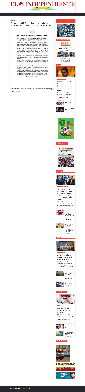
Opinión (19, 14)
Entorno (12, 14)
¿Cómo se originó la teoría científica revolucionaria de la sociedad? (43, 89)
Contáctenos (56, 14)
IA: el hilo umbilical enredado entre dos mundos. (63, 310)
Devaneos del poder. (69, 283)
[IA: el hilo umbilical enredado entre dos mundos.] (65, 299)
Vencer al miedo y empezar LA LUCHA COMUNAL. (68, 102)
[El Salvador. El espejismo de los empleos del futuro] (60, 334)
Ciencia (25, 14)
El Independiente (67, 92)
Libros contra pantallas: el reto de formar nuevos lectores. (69, 326)
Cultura (32, 14)
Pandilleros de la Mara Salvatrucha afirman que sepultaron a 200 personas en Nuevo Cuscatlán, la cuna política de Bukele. (69, 275)
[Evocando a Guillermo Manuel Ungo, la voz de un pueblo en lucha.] (65, 246)
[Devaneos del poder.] (60, 284)
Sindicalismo (65, 186)
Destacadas (59, 79)
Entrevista (48, 14)
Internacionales (40, 14)
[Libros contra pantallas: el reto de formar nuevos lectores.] (60, 327)
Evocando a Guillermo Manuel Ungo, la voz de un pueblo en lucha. (65, 257)
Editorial (64, 79)
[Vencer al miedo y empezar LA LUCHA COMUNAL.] (60, 103)
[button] (15, 14)
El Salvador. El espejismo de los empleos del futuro (69, 333)
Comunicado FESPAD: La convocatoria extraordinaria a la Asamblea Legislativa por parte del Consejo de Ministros (21, 90)
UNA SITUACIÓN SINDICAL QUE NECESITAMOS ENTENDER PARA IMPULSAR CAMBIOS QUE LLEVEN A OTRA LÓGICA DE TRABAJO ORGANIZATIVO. (69, 215)
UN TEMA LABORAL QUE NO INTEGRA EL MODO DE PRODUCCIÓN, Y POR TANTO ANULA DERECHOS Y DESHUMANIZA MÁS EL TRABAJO (65, 194)
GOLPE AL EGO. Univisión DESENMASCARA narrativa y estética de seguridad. (69, 110)
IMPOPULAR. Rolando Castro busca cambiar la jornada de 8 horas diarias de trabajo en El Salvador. (65, 86)
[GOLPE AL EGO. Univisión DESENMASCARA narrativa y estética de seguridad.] (60, 111)
